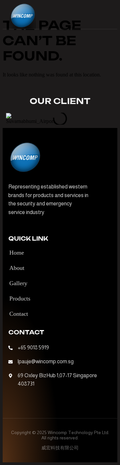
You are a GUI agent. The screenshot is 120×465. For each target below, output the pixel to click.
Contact (18, 313)
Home (16, 252)
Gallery (18, 283)
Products (19, 298)
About (16, 268)
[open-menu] (107, 16)
